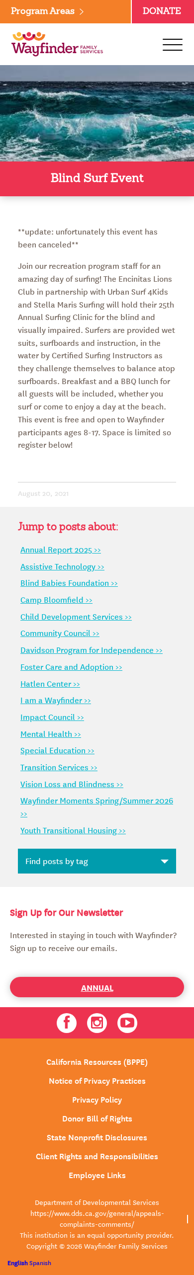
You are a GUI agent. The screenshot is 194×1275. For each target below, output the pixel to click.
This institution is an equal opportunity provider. (97, 1234)
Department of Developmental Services (97, 1201)
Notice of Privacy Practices (97, 1079)
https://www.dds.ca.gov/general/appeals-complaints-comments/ (97, 1218)
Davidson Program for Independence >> (91, 649)
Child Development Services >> (76, 616)
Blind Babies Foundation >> (69, 582)
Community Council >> (59, 632)
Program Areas (43, 11)
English (17, 1262)
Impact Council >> (52, 716)
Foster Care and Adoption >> (71, 666)
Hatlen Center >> (50, 683)
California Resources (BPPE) (97, 1060)
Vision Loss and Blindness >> (71, 784)
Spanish (40, 1262)
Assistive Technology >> (62, 566)
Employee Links (97, 1174)
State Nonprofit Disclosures (97, 1136)
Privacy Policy (97, 1098)
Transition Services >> (58, 767)
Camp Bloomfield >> (56, 599)
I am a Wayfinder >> (55, 700)
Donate (162, 11)
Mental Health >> (50, 733)
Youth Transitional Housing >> (73, 830)
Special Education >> (57, 750)
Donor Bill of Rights (97, 1117)
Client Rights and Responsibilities (97, 1155)
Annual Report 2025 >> (60, 549)
